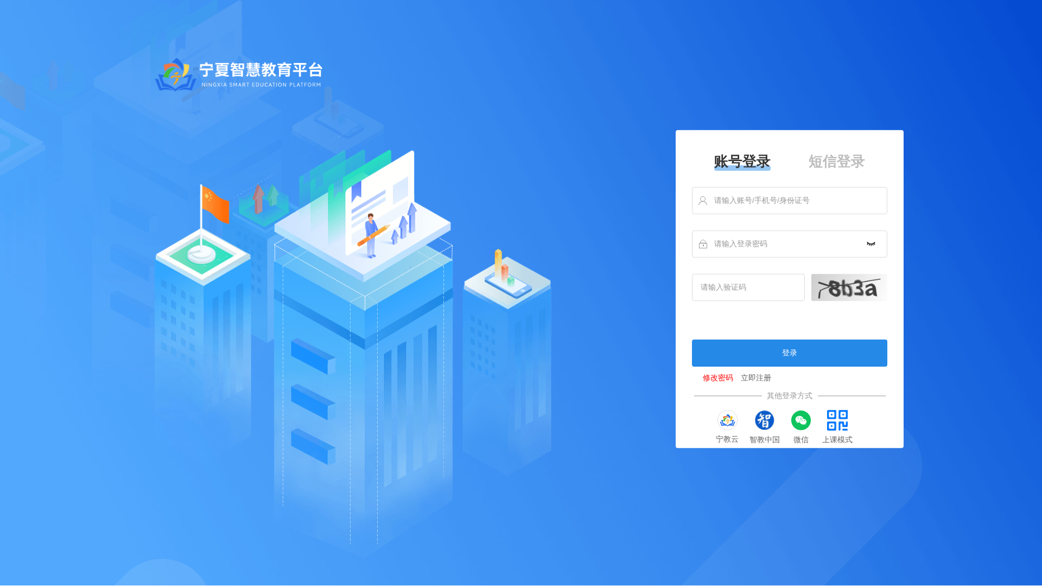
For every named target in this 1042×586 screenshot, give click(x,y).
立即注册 (756, 378)
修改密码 (718, 378)
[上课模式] (837, 420)
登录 (789, 353)
